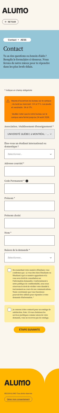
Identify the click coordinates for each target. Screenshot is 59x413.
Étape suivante (29, 329)
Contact (12, 39)
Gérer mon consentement (18, 399)
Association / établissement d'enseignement (29, 126)
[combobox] (29, 154)
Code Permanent (14, 180)
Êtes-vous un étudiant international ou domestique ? (25, 145)
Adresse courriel (14, 163)
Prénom (9, 198)
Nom (7, 232)
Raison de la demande (17, 250)
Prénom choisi (12, 215)
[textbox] (15, 154)
